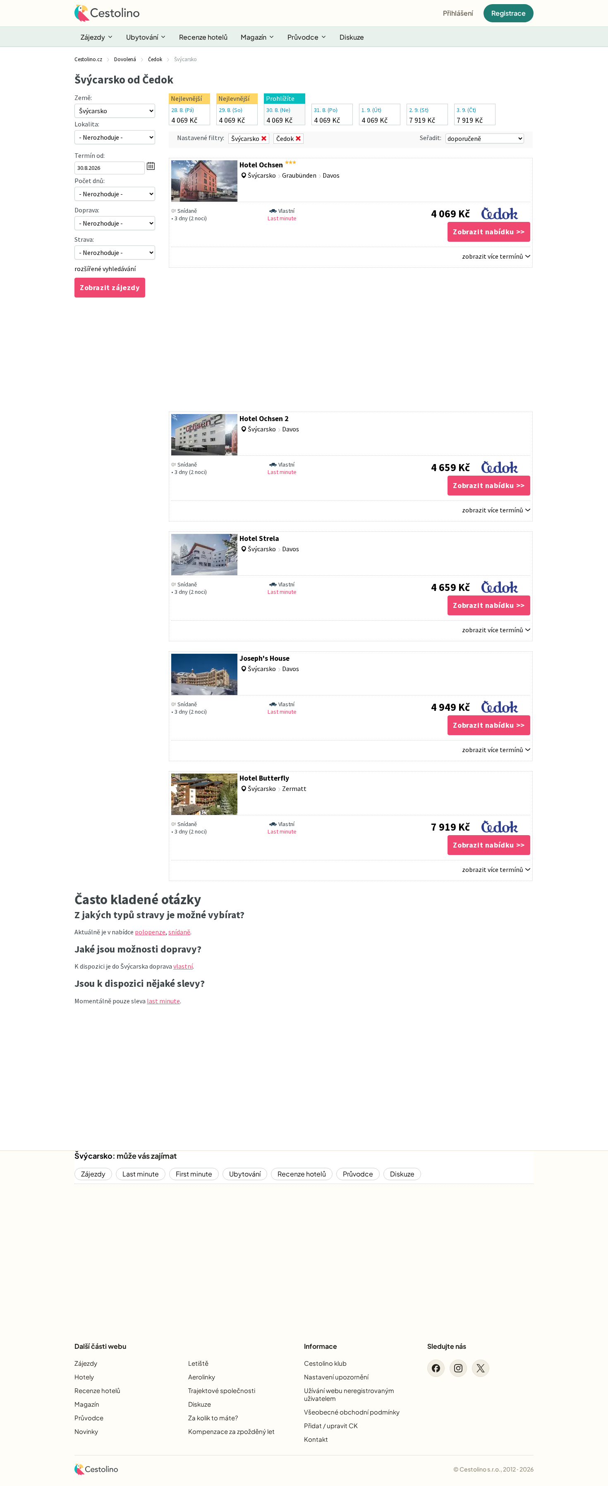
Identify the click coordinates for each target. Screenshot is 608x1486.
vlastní (183, 966)
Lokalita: (86, 124)
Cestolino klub (325, 1363)
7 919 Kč (450, 826)
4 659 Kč (450, 467)
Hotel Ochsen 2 (263, 418)
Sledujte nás (446, 1346)
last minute (163, 1001)
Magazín (253, 37)
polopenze (150, 932)
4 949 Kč (450, 707)
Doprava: (86, 210)
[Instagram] (458, 1368)
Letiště (198, 1363)
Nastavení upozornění (336, 1377)
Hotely (84, 1377)
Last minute (140, 1173)
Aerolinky (201, 1377)
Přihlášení (458, 13)
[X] (480, 1368)
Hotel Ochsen (261, 164)
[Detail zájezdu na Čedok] (499, 211)
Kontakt (316, 1439)
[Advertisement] (351, 340)
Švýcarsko (93, 1155)
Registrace (508, 13)
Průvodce (302, 37)
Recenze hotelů (203, 37)
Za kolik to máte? (213, 1418)
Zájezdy (93, 37)
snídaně (179, 932)
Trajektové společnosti (221, 1390)
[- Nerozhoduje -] (114, 194)
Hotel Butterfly (264, 778)
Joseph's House (264, 658)
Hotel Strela (259, 538)
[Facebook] (436, 1368)
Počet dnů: (89, 180)
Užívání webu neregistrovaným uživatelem (349, 1394)
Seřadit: (430, 137)
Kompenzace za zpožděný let (231, 1431)
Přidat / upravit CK (331, 1425)
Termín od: (89, 155)
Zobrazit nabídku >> (488, 231)
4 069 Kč (450, 213)
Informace (320, 1346)
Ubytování (142, 37)
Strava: (84, 239)
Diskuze (352, 37)
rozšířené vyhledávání (105, 268)
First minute (194, 1173)
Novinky (86, 1431)
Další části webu (100, 1346)
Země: (83, 97)
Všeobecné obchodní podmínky (352, 1412)
